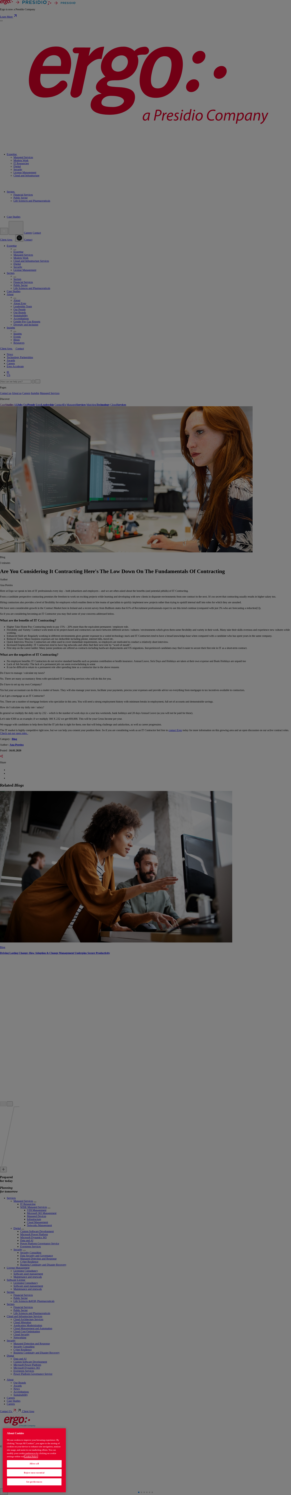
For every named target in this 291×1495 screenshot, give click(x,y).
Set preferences (34, 1482)
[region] (34, 1460)
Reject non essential (34, 1472)
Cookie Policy (31, 1456)
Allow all (34, 1463)
